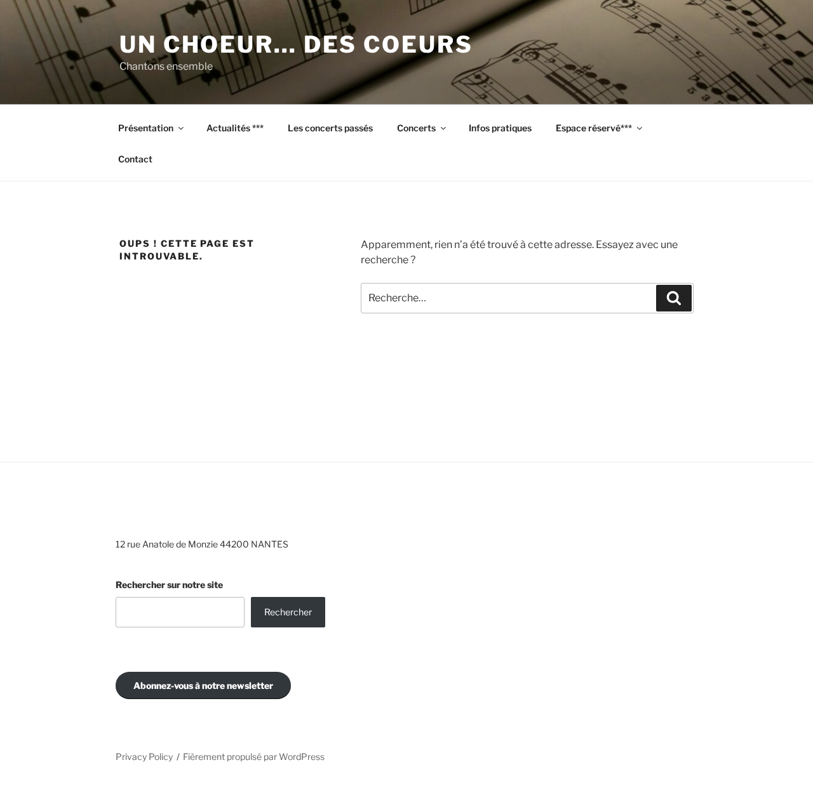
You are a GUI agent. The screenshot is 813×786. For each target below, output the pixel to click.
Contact (135, 159)
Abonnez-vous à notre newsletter (203, 685)
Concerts (416, 127)
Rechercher (288, 611)
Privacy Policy (144, 756)
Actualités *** (235, 127)
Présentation (145, 127)
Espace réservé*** (594, 127)
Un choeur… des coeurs (296, 44)
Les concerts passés (330, 127)
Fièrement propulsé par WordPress (254, 756)
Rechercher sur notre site (169, 584)
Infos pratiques (500, 127)
